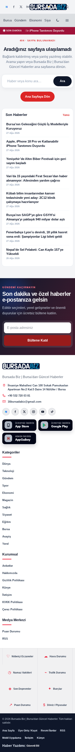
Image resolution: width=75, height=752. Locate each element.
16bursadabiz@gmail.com (24, 401)
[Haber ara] (67, 6)
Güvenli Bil (32, 745)
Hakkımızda (9, 573)
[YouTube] (42, 411)
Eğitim (6, 521)
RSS (5, 638)
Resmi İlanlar (48, 730)
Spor (5, 485)
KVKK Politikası (12, 602)
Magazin (7, 500)
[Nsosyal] (6, 7)
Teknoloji (8, 471)
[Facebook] (13, 7)
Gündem (20, 20)
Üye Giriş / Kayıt (27, 730)
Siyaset (49, 20)
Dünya (6, 463)
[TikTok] (52, 411)
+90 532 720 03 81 (19, 395)
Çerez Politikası (12, 609)
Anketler (7, 565)
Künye (6, 587)
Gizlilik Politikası (13, 580)
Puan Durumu (11, 631)
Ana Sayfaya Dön (37, 96)
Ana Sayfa (8, 730)
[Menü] (67, 20)
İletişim (7, 594)
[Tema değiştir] (57, 20)
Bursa (7, 20)
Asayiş (6, 536)
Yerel (5, 543)
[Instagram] (33, 411)
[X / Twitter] (21, 7)
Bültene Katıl (38, 340)
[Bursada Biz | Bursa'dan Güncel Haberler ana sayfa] (21, 366)
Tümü (66, 115)
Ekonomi (35, 20)
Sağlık (6, 507)
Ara (62, 81)
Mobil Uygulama (11, 737)
